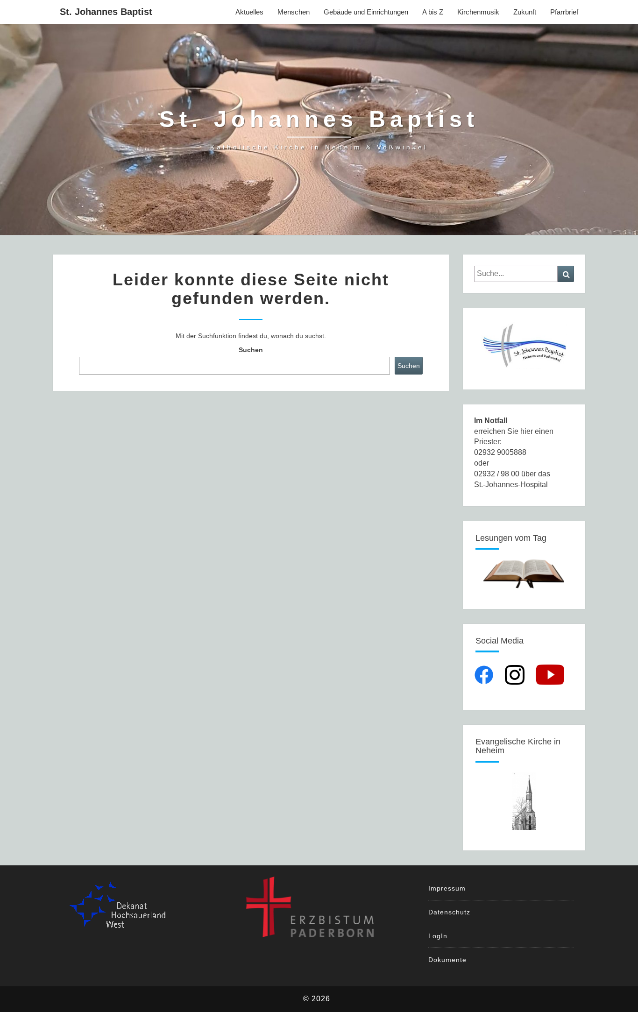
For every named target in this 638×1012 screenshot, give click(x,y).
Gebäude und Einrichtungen (366, 12)
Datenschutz (449, 912)
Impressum (447, 888)
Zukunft (524, 12)
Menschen (293, 12)
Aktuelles (249, 12)
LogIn (437, 936)
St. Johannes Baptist (106, 12)
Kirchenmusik (478, 12)
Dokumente (447, 959)
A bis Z (432, 12)
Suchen (251, 350)
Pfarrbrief (564, 12)
